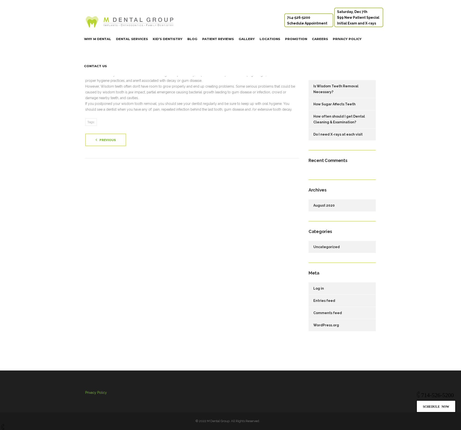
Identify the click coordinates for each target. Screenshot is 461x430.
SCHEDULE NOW (436, 406)
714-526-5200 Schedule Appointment (307, 20)
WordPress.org (326, 325)
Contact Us (95, 66)
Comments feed (327, 313)
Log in (318, 288)
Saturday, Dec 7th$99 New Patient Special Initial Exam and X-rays (358, 17)
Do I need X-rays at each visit (338, 134)
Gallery (247, 39)
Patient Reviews (218, 39)
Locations (270, 39)
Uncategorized (326, 247)
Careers (320, 39)
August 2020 (324, 205)
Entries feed (324, 301)
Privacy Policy (347, 39)
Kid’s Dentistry (167, 39)
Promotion (296, 39)
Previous (107, 140)
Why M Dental (97, 39)
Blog (192, 39)
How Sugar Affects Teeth (334, 104)
